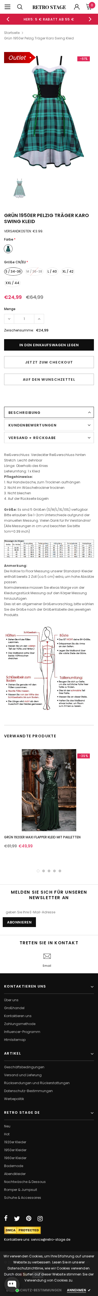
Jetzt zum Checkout (49, 362)
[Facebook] (6, 1219)
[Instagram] (40, 1219)
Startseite (12, 32)
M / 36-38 (34, 271)
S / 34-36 (13, 271)
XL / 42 (68, 271)
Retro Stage (49, 7)
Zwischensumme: (19, 330)
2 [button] (43, 871)
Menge (10, 309)
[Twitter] (17, 1219)
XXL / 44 (12, 283)
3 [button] (49, 871)
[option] (49, 19)
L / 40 (52, 271)
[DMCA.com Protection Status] (22, 1230)
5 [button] (60, 871)
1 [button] (38, 871)
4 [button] (54, 871)
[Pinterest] (28, 1219)
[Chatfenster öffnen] (12, 1284)
